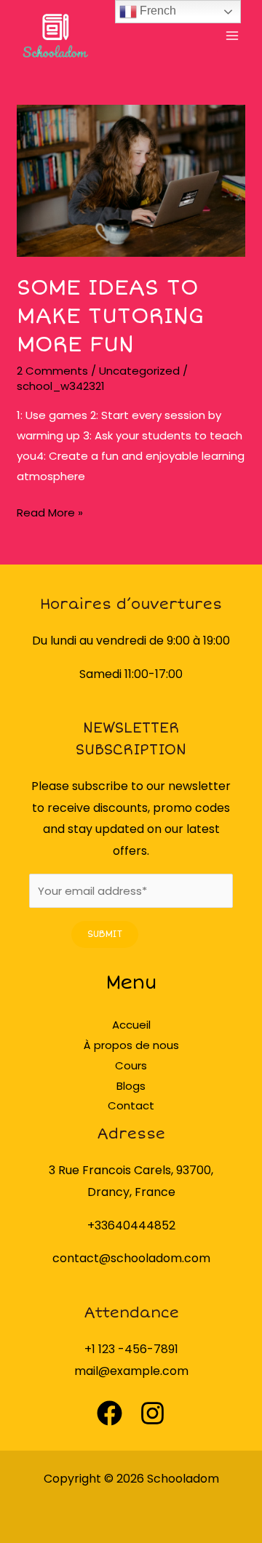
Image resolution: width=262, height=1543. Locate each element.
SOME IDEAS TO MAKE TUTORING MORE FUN (110, 316)
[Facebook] (109, 1413)
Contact (131, 1105)
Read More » (50, 511)
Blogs (131, 1085)
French (156, 10)
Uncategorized (139, 370)
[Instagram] (152, 1413)
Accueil (131, 1024)
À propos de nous (131, 1045)
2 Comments (52, 370)
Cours (131, 1065)
